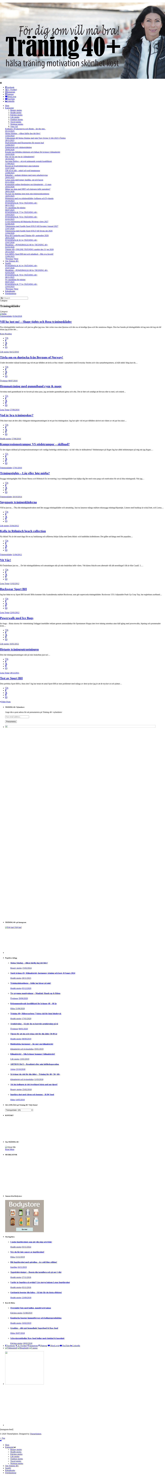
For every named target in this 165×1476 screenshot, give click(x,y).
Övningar (4, 381)
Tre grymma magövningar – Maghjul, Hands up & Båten (35, 993)
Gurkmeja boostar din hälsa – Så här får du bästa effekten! (36, 1292)
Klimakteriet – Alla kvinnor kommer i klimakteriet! (32, 1054)
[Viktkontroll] (11, 1348)
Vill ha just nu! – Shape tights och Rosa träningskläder (36, 321)
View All (14, 126)
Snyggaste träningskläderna (18, 502)
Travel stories (15, 122)
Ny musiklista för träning (15, 208)
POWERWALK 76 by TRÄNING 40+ (21, 217)
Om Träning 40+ (12, 261)
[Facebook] (5, 340)
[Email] (6, 347)
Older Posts (6, 702)
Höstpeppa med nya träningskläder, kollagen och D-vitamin (29, 198)
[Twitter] (6, 343)
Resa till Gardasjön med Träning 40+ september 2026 (27, 235)
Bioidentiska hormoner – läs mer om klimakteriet (31, 1044)
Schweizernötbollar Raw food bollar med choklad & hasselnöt (37, 1338)
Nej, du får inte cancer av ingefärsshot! (27, 1252)
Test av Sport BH (11, 678)
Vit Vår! (5, 560)
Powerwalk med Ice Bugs (16, 618)
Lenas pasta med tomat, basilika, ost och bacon (24, 180)
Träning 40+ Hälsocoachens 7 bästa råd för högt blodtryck (35, 1013)
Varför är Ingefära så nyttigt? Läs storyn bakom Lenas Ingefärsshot (40, 1282)
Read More (9, 1149)
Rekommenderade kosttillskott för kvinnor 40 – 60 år (33, 1003)
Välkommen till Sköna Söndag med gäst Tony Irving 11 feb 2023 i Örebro (35, 138)
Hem (7, 106)
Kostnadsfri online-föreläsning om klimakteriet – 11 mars (28, 184)
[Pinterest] (6, 345)
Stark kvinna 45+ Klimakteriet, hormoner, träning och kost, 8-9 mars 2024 (42, 973)
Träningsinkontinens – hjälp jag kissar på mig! (30, 983)
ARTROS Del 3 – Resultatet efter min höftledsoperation (34, 1064)
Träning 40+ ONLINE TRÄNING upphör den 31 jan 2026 (29, 249)
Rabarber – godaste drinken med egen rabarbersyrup (26, 175)
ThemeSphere (35, 1434)
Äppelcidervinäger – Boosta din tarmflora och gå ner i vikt (35, 1272)
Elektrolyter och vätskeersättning (18, 147)
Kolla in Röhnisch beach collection (23, 531)
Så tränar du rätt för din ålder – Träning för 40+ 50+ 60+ (35, 1074)
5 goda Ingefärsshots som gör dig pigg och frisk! (31, 1242)
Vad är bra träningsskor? (16, 415)
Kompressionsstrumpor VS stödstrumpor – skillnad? (35, 444)
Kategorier (9, 108)
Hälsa (12, 1008)
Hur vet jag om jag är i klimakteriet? (19, 157)
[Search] (2, 298)
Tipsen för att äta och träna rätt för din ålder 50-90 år (33, 1034)
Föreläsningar (10, 293)
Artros (12, 1069)
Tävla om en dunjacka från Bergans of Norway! (31, 357)
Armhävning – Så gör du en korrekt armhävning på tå (34, 1024)
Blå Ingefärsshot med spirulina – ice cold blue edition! (33, 1262)
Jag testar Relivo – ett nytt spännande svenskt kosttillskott (28, 161)
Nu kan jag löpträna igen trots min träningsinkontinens (27, 194)
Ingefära (13, 1267)
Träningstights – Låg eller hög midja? (25, 473)
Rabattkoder (10, 291)
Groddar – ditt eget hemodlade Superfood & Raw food (34, 1328)
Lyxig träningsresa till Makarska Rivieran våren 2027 (26, 221)
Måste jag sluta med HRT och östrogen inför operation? (27, 189)
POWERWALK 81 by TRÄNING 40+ (21, 240)
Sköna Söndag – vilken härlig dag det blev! (22, 133)
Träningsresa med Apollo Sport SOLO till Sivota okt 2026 (28, 231)
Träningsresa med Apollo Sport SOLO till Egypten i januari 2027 (31, 226)
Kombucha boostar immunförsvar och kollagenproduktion (35, 1318)
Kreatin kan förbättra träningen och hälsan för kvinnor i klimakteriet (32, 152)
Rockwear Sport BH (13, 589)
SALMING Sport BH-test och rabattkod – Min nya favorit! (29, 254)
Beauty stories (16, 110)
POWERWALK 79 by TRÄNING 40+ (21, 203)
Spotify (8, 263)
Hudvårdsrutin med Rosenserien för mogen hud (24, 143)
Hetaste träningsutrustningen (19, 649)
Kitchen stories (16, 115)
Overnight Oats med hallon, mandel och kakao (30, 1308)
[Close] (1, 1440)
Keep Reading (6, 334)
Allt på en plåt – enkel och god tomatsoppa (22, 170)
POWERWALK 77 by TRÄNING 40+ (21, 212)
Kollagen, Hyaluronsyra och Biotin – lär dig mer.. (25, 129)
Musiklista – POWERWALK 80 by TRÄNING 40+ (26, 245)
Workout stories (16, 124)
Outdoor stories (16, 119)
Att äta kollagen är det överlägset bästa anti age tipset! (33, 1084)
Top (3, 1438)
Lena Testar (5, 410)
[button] (15, 1447)
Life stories (14, 117)
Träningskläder (6, 316)
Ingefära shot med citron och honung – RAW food (32, 1094)
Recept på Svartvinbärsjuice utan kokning (22, 166)
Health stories (15, 112)
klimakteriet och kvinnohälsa (22, 1049)
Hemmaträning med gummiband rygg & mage (30, 386)
